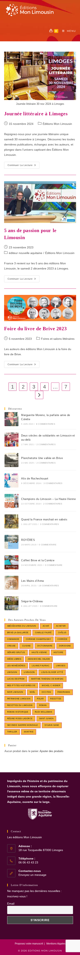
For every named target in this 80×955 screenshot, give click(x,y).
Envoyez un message (32, 874)
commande (13, 639)
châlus (62, 633)
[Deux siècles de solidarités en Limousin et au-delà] (11, 440)
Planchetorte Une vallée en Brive (42, 458)
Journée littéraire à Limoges (36, 113)
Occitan (46, 692)
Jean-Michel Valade (39, 659)
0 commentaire (47, 545)
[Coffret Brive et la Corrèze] (11, 562)
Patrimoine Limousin (19, 699)
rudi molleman (43, 712)
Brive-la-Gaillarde (18, 633)
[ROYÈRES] (11, 542)
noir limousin (15, 692)
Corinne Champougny (38, 639)
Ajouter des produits (51, 751)
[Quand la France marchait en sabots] (11, 521)
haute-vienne (39, 652)
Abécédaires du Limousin (21, 626)
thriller (12, 732)
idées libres (14, 659)
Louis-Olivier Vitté (52, 672)
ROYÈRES (28, 539)
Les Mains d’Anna (32, 580)
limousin (12, 672)
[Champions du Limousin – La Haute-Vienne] (11, 501)
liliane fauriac (40, 666)
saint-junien (46, 719)
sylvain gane (52, 725)
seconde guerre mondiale (22, 725)
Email (10, 903)
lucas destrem (16, 679)
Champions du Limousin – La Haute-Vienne (48, 499)
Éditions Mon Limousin (57, 123)
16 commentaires (49, 585)
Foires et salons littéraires (57, 338)
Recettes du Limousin (20, 705)
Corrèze (62, 639)
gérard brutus (16, 652)
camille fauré (43, 633)
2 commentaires (46, 444)
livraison (29, 672)
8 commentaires (45, 424)
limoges (60, 666)
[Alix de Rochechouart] (11, 480)
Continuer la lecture (23, 166)
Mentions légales (55, 943)
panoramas (63, 692)
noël (32, 692)
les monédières (16, 666)
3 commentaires (53, 483)
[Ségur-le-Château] (11, 603)
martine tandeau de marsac (47, 679)
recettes (55, 699)
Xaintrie (28, 732)
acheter (61, 626)
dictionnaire (45, 646)
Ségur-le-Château (32, 601)
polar (40, 699)
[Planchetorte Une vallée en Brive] (11, 460)
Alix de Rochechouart (34, 478)
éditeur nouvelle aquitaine (25, 253)
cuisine (26, 646)
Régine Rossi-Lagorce (20, 719)
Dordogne (65, 646)
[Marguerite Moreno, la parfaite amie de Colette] (11, 419)
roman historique (17, 712)
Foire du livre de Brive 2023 (35, 328)
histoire (58, 652)
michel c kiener (51, 685)
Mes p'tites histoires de (21, 685)
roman (43, 705)
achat (46, 626)
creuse (11, 646)
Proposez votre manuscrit (29, 943)
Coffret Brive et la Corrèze (37, 560)
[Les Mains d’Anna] (11, 583)
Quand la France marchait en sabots (44, 519)
